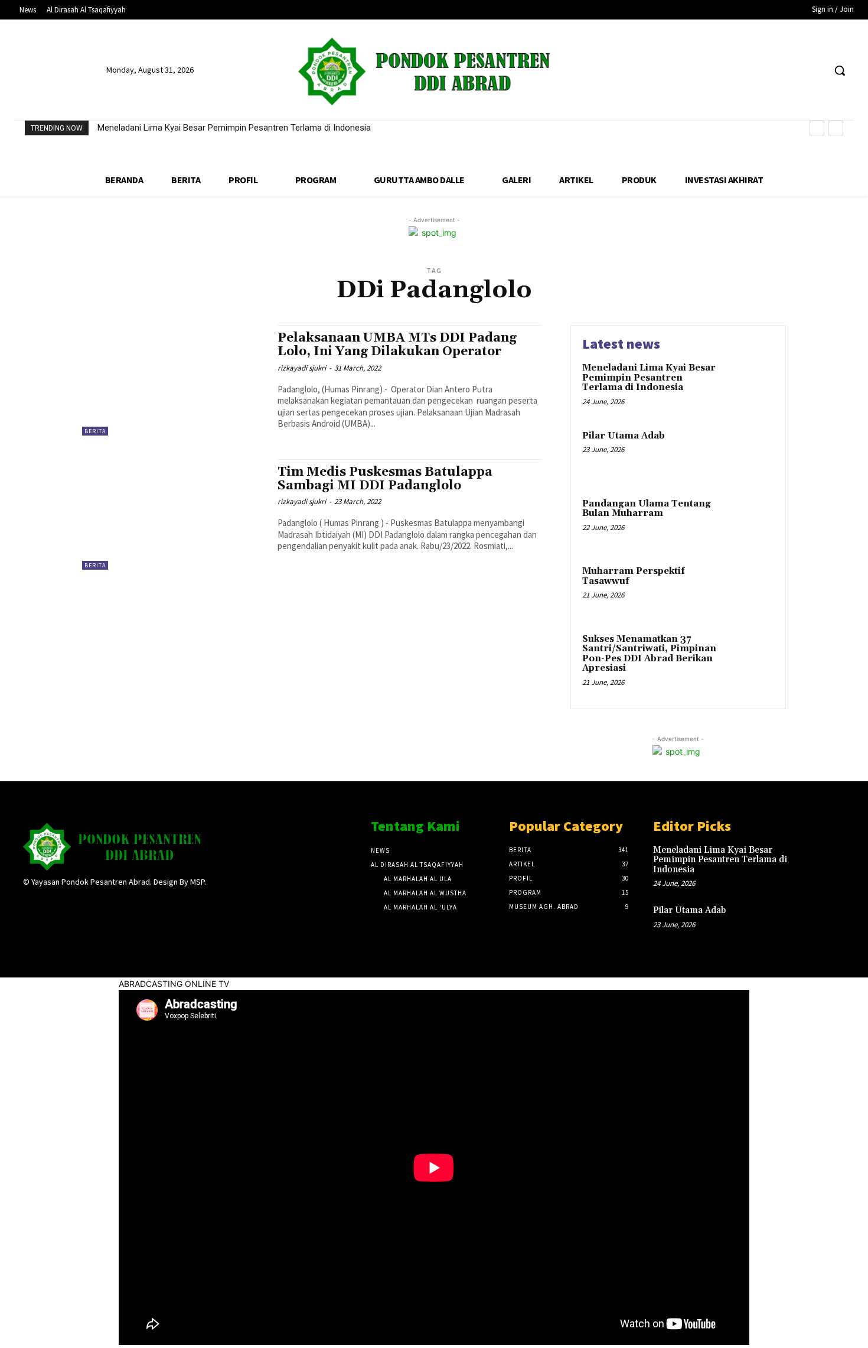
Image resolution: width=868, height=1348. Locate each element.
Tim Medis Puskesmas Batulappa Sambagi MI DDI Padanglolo (385, 479)
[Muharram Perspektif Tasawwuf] (749, 589)
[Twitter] (793, 71)
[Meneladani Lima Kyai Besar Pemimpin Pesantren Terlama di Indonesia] (749, 386)
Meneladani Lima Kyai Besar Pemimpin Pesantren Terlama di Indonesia (234, 127)
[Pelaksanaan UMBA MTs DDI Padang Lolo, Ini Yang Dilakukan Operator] (174, 380)
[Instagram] (51, 905)
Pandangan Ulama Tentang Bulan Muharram (646, 508)
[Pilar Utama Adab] (749, 454)
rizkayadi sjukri (302, 368)
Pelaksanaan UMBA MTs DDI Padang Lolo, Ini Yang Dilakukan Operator (397, 344)
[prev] (817, 128)
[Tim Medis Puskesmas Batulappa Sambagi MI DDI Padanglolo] (174, 514)
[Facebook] (770, 71)
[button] (839, 70)
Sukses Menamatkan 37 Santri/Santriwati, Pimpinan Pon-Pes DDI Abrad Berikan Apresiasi (649, 654)
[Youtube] (815, 71)
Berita (95, 431)
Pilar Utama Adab (623, 435)
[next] (835, 128)
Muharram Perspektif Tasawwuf (633, 576)
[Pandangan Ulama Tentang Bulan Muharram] (749, 522)
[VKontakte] (93, 905)
